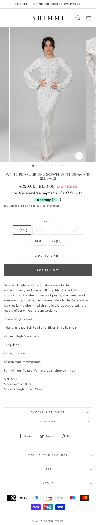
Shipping (26, 206)
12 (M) (74, 230)
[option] (48, 4)
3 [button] (41, 166)
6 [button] (52, 166)
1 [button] (33, 166)
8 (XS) (40, 230)
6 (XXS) (22, 230)
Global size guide (48, 412)
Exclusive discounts (48, 455)
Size (48, 221)
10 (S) (57, 230)
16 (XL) (56, 241)
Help (48, 469)
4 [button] (45, 166)
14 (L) (39, 241)
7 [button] (56, 166)
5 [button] (49, 166)
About (47, 483)
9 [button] (63, 166)
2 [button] (37, 166)
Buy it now (48, 270)
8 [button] (60, 166)
